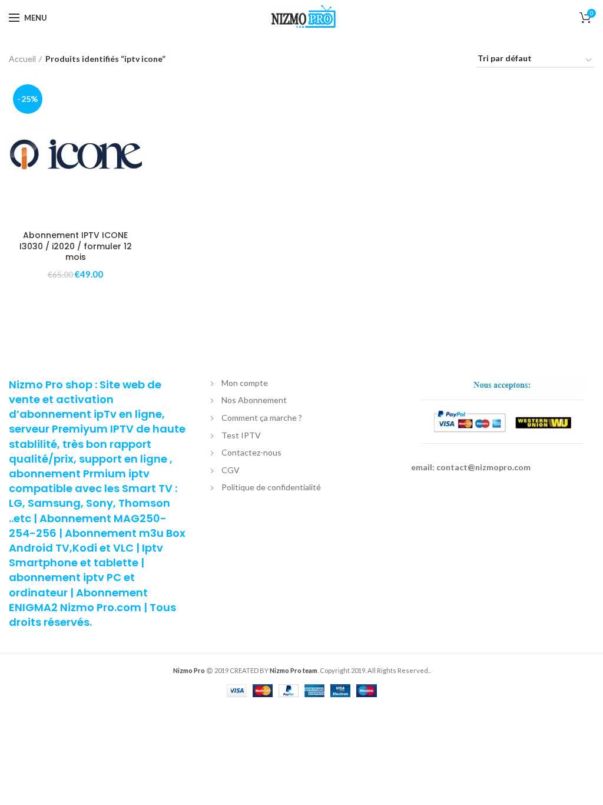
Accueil (22, 59)
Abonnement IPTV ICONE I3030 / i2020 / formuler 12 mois (75, 246)
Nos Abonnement (254, 400)
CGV (230, 470)
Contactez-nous (251, 452)
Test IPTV (241, 435)
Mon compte (244, 383)
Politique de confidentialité (271, 487)
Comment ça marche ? (261, 418)
